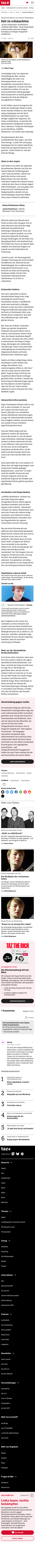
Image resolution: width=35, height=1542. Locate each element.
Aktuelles (4, 1247)
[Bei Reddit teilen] (29, 792)
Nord (3, 1198)
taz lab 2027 (5, 1408)
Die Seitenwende (7, 1256)
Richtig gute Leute (8, 1227)
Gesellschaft (5, 1178)
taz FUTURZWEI (6, 1428)
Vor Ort (4, 1393)
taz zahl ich (5, 1291)
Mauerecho (5, 1335)
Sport (3, 1188)
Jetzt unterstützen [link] (17, 762)
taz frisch (4, 1364)
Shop (3, 1463)
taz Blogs (4, 1423)
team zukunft (5, 1359)
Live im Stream (6, 1398)
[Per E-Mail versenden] (2, 792)
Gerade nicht (24, 1495)
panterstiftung (6, 1300)
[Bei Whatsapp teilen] (20, 792)
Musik (17, 12)
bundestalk (5, 1320)
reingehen (4, 1344)
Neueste (25, 1011)
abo (2, 1281)
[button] (32, 2)
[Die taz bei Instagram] (22, 1155)
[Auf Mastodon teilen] (7, 792)
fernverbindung (6, 1325)
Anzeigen (4, 1468)
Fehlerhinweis (25, 780)
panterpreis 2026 (7, 1305)
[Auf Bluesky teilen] (11, 792)
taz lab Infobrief (7, 1374)
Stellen (3, 1261)
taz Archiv (4, 1438)
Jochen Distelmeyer (9, 113)
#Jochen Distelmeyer (8, 773)
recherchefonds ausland (10, 1295)
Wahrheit (4, 1202)
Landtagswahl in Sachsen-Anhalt (13, 1222)
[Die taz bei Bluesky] (17, 1155)
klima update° (6, 1330)
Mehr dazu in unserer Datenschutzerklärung (14, 614)
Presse (3, 1266)
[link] (3, 8)
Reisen (3, 1453)
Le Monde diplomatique (10, 1433)
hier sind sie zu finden (11, 1032)
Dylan (3, 328)
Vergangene (5, 1403)
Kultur (11, 12)
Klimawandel (5, 1232)
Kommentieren (15, 780)
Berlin (3, 1193)
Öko (2, 1173)
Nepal (3, 1217)
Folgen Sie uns (5, 1154)
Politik (3, 1168)
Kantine (4, 1458)
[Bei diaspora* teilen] (25, 792)
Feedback (4, 1483)
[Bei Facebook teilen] (16, 792)
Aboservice (5, 1487)
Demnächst (5, 1389)
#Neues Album (20, 773)
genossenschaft (7, 1286)
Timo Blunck (6, 241)
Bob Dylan (23, 310)
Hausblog (4, 1251)
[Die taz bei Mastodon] (13, 1155)
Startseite (4, 12)
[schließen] (32, 1495)
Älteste (31, 1011)
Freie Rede (5, 1340)
